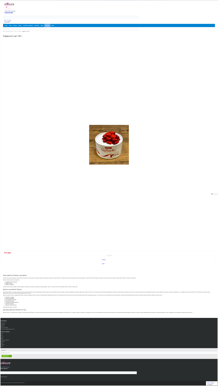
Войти (5, 19)
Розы (1, 335)
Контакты (2, 324)
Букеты (2, 337)
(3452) (6, 13)
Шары (1, 343)
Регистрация (9, 19)
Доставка (2, 326)
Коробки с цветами (4, 340)
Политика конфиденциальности (7, 329)
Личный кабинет (3, 376)
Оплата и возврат (4, 327)
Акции (1, 333)
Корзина (5, 21)
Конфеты (2, 344)
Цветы (1, 338)
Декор (1, 346)
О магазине (3, 323)
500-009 (10, 13)
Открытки (2, 341)
